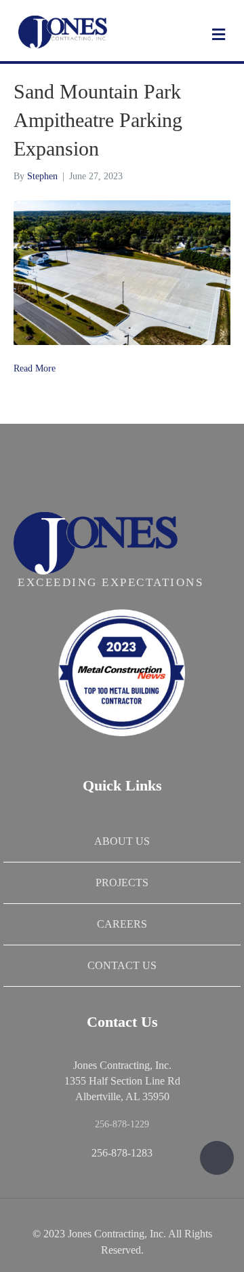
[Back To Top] (217, 1158)
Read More (35, 368)
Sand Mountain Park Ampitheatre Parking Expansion (98, 120)
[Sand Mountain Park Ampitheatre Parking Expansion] (122, 272)
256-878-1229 (122, 1124)
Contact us (122, 965)
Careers (122, 924)
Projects (122, 882)
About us (122, 841)
